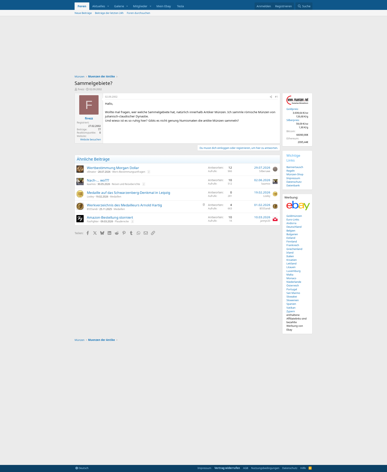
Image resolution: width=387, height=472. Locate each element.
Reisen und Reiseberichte (126, 184)
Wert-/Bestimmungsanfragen (128, 171)
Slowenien (292, 300)
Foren (82, 6)
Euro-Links (292, 219)
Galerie (119, 6)
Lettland (291, 263)
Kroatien (291, 260)
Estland (290, 238)
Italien (290, 256)
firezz (81, 89)
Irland (289, 252)
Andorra (291, 223)
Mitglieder (140, 6)
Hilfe (303, 468)
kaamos (91, 184)
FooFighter (93, 221)
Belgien (290, 230)
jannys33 (265, 220)
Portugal (291, 289)
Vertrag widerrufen (227, 468)
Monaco (291, 278)
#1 (276, 96)
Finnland (291, 241)
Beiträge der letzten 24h (109, 13)
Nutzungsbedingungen (265, 468)
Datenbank (293, 185)
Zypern (290, 311)
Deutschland (294, 227)
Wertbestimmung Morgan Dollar (113, 167)
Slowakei (291, 296)
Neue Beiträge (83, 13)
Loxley (90, 196)
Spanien (291, 304)
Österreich (292, 285)
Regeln (290, 170)
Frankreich (292, 245)
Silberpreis (292, 120)
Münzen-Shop (294, 174)
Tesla (180, 6)
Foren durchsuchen (138, 13)
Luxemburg (293, 271)
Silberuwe (264, 171)
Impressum (293, 178)
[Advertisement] (193, 46)
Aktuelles (98, 6)
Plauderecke (122, 221)
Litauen (290, 267)
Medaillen (115, 196)
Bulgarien (292, 234)
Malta (289, 274)
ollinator (91, 171)
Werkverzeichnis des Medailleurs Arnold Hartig (124, 205)
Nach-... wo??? (98, 180)
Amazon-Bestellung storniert (110, 217)
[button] (108, 6)
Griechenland (294, 249)
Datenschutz (294, 182)
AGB (245, 468)
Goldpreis (292, 109)
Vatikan (290, 307)
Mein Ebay (163, 6)
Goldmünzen (294, 216)
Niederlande (293, 282)
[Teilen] (271, 97)
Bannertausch (294, 167)
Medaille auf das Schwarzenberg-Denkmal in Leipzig (128, 192)
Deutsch (83, 468)
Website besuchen (90, 139)
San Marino (293, 293)
